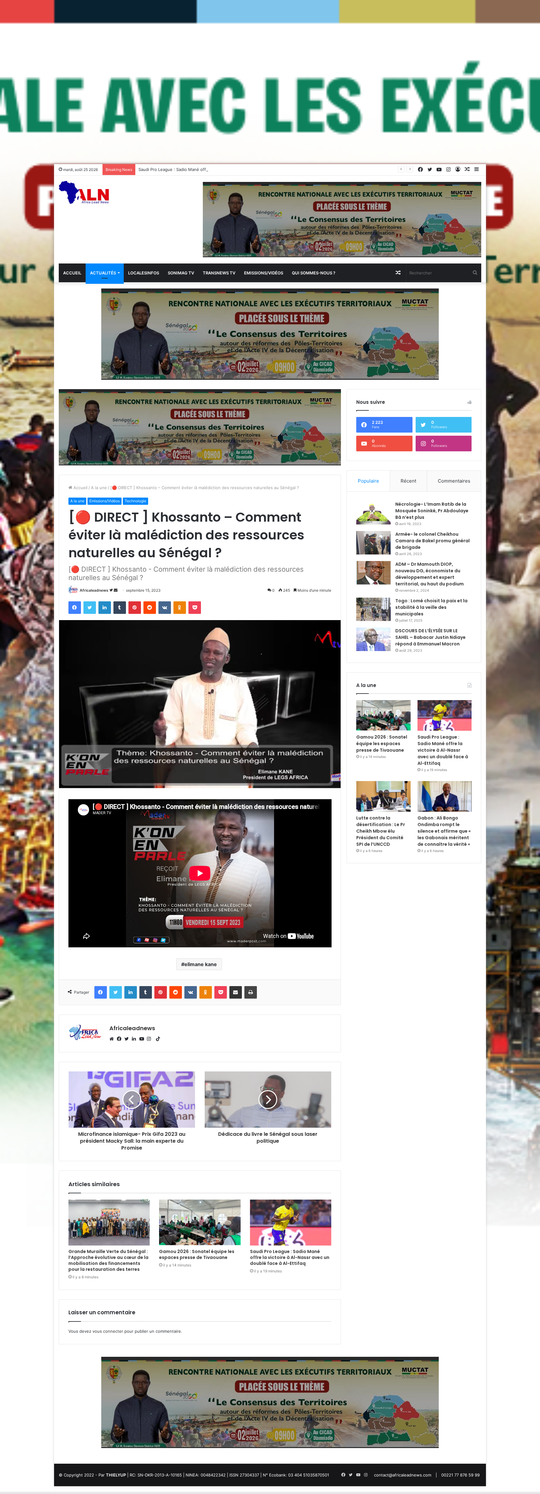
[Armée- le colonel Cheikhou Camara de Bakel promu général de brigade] (373, 542)
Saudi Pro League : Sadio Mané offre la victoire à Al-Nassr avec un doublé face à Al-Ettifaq (227, 169)
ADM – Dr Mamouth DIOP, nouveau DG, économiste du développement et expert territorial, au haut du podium (429, 574)
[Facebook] (74, 607)
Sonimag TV (181, 272)
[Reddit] (149, 607)
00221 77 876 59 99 (460, 1474)
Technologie (135, 501)
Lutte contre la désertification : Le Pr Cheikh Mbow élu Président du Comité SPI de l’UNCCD (380, 831)
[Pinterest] (134, 607)
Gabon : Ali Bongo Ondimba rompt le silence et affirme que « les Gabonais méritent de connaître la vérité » (444, 831)
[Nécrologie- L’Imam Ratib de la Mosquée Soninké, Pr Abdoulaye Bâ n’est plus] (373, 512)
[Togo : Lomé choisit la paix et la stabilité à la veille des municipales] (373, 609)
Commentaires (454, 481)
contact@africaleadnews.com (402, 1474)
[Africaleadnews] (85, 196)
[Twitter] (89, 607)
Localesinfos (143, 272)
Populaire (368, 481)
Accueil (72, 272)
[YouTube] (143, 1039)
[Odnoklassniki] (179, 607)
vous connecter (107, 1331)
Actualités (103, 272)
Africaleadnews (94, 590)
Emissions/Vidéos (263, 272)
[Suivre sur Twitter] (111, 590)
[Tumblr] (119, 607)
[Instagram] (150, 1039)
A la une (99, 487)
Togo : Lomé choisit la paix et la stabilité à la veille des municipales (431, 607)
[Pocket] (194, 607)
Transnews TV (219, 272)
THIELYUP (116, 1474)
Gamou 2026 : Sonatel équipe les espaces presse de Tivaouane (196, 1254)
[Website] (113, 1039)
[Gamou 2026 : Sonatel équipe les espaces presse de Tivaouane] (200, 1223)
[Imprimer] (250, 992)
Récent (408, 481)
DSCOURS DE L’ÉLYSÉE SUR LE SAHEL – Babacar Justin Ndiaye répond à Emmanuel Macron (430, 637)
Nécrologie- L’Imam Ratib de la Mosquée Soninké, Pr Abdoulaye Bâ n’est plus (431, 510)
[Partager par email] (235, 992)
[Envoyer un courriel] (116, 590)
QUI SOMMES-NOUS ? (313, 272)
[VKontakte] (164, 607)
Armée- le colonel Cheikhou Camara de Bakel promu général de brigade (432, 540)
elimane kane (200, 964)
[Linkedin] (104, 607)
